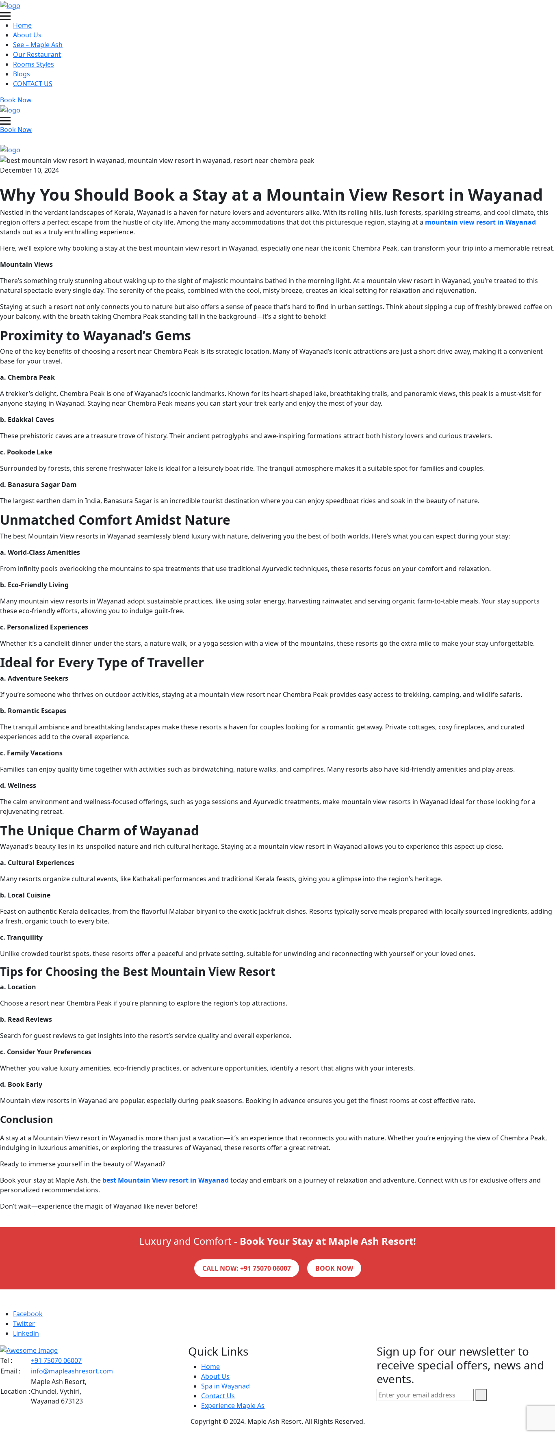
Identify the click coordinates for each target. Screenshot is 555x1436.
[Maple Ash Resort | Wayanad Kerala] (10, 4)
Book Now (16, 99)
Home (22, 25)
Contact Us (218, 1395)
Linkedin (26, 1333)
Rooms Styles (33, 64)
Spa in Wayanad (225, 1385)
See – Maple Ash (38, 44)
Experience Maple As (232, 1405)
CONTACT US (32, 83)
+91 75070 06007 (56, 1360)
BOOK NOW (334, 1268)
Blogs (21, 73)
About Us (27, 34)
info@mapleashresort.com (72, 1371)
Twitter (24, 1323)
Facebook (28, 1313)
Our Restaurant (37, 54)
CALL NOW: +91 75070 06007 (246, 1268)
